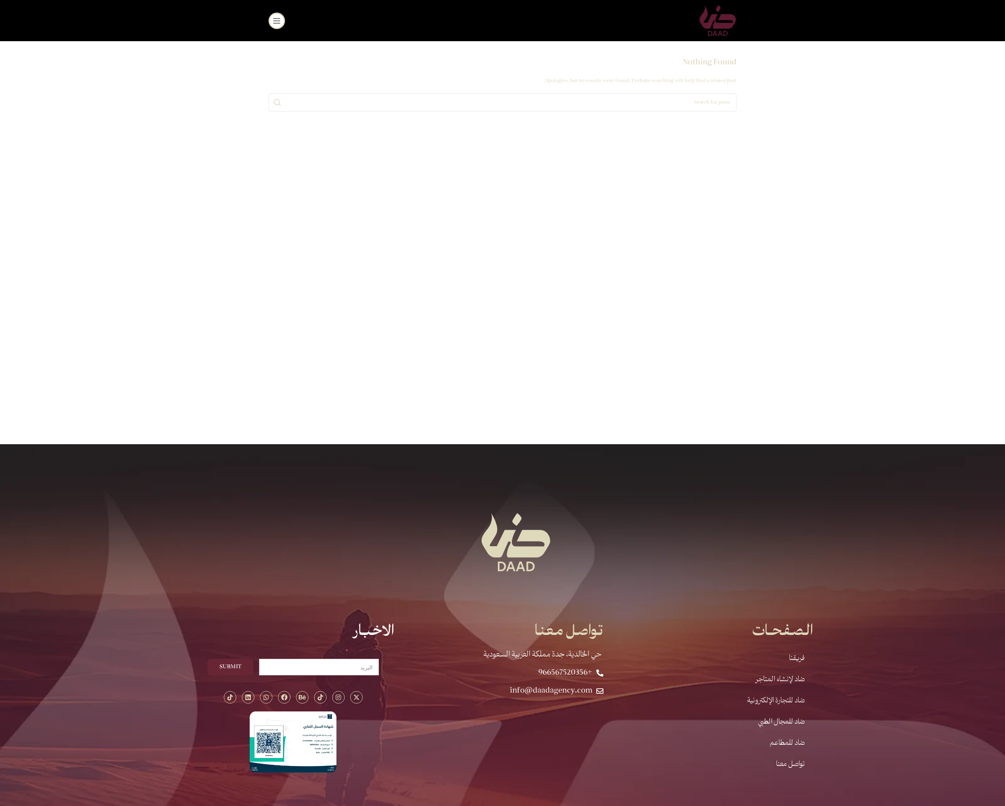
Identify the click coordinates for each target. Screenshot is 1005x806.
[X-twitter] (356, 697)
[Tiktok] (320, 697)
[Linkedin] (248, 697)
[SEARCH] (278, 102)
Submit (230, 667)
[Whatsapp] (266, 697)
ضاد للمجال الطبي (781, 722)
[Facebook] (284, 697)
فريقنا (797, 658)
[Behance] (302, 697)
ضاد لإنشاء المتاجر (780, 679)
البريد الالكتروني (365, 652)
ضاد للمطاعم (787, 743)
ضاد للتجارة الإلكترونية (776, 701)
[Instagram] (338, 697)
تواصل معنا (790, 764)
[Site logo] (717, 19)
